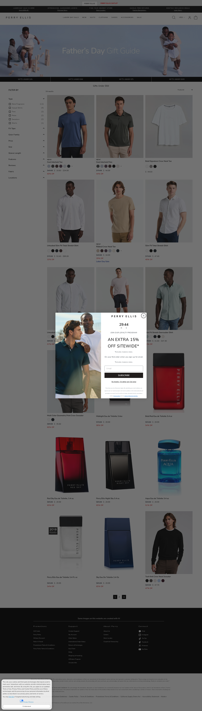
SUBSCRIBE (124, 375)
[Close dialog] (144, 316)
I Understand (26, 706)
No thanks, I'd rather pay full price (124, 382)
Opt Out (11, 697)
